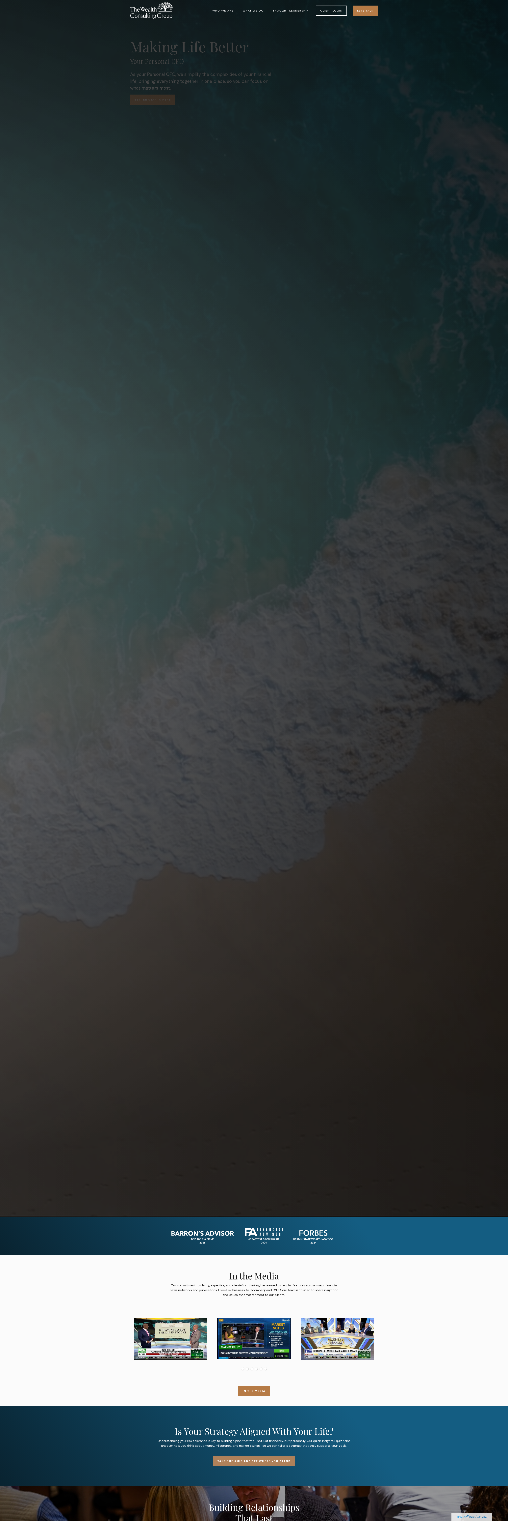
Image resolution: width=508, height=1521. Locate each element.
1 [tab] (242, 1368)
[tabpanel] (254, 1339)
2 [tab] (247, 1368)
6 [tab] (265, 1368)
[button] (223, 10)
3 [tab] (251, 1368)
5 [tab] (261, 1368)
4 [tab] (256, 1368)
